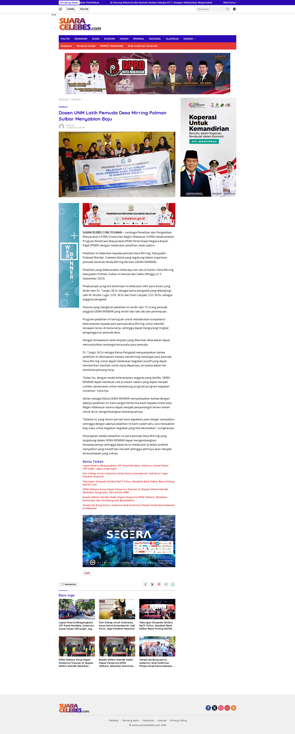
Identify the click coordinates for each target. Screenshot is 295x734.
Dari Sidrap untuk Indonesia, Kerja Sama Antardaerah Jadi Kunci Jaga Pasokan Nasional (125, 475)
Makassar (66, 45)
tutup (54, 14)
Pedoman (148, 720)
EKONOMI (109, 38)
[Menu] (61, 9)
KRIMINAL (138, 38)
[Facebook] (208, 708)
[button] (227, 9)
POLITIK (65, 38)
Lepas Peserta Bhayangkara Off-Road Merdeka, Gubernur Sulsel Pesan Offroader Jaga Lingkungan (125, 467)
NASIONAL (155, 38)
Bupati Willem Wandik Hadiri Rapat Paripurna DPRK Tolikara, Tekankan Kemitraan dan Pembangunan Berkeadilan (125, 499)
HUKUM (124, 38)
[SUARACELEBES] (80, 23)
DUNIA (95, 38)
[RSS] (233, 708)
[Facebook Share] (145, 584)
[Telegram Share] (165, 584)
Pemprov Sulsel (86, 45)
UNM (87, 573)
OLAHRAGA (172, 38)
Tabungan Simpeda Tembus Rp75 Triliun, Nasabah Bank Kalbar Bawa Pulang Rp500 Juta (128, 483)
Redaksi (113, 720)
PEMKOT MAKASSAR (111, 45)
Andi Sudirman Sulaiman (143, 45)
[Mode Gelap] (234, 9)
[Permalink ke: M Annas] (61, 126)
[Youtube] (227, 708)
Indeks (70, 9)
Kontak (84, 9)
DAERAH (188, 38)
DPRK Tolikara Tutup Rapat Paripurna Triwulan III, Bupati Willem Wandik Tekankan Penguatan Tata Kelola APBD (125, 491)
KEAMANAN (80, 38)
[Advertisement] (47, 64)
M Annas (70, 125)
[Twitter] (214, 708)
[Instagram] (221, 708)
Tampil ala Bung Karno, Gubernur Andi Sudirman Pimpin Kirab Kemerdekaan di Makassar (129, 507)
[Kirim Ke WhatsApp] (172, 584)
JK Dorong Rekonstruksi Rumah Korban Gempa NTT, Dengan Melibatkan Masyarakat (120, 2)
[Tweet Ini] (152, 584)
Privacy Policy (178, 720)
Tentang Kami (130, 720)
